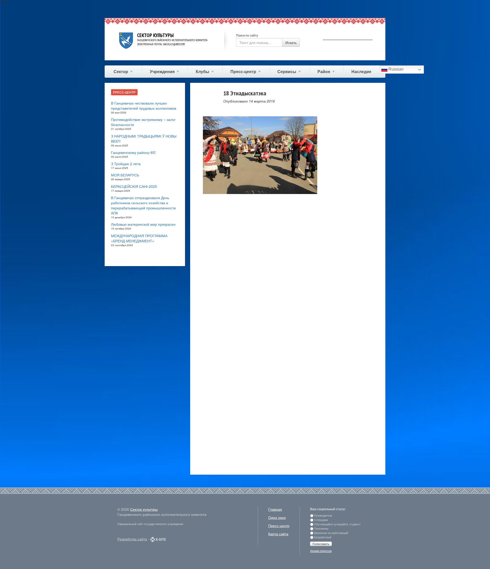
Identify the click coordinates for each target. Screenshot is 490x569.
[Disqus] (288, 271)
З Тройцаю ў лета (126, 163)
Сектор (121, 71)
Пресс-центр (243, 71)
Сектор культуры (144, 509)
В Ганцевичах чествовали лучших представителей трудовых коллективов (143, 105)
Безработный (322, 537)
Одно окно (277, 517)
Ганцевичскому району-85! (133, 152)
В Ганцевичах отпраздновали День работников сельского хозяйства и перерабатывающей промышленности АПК (143, 205)
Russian (395, 69)
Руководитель (323, 515)
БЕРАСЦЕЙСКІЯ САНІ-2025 (134, 186)
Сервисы (286, 71)
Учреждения (162, 71)
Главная (275, 509)
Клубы (202, 71)
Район (323, 71)
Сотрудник (321, 520)
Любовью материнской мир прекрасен (143, 224)
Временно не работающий (331, 533)
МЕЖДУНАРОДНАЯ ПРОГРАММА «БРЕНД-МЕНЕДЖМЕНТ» (139, 238)
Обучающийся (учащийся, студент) (337, 524)
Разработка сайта (132, 538)
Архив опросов (321, 551)
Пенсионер (321, 528)
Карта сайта (278, 533)
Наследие (361, 71)
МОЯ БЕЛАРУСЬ (125, 174)
